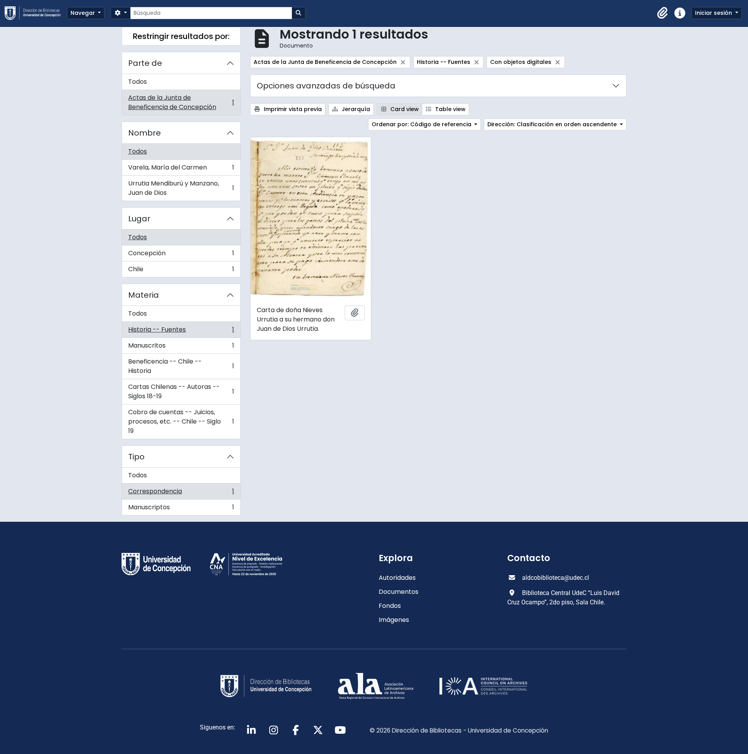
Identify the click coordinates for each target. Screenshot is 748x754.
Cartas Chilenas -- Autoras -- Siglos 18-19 (181, 391)
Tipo (136, 456)
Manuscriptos (181, 509)
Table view (450, 109)
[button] (662, 13)
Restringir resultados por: (181, 36)
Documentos (398, 591)
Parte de (145, 63)
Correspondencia (181, 493)
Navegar (84, 13)
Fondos (390, 605)
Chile (181, 271)
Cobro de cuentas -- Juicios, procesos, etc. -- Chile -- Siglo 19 (181, 421)
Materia (143, 295)
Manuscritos (181, 347)
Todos (137, 81)
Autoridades (397, 577)
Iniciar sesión (714, 13)
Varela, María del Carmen (181, 169)
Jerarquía (355, 109)
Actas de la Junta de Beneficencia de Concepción (181, 102)
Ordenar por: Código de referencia (422, 124)
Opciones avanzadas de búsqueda (326, 85)
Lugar (139, 218)
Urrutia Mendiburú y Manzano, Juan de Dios (181, 188)
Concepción (181, 255)
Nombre (144, 132)
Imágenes (394, 619)
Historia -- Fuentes (181, 331)
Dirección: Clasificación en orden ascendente (552, 124)
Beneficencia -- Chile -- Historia (181, 366)
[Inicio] (36, 13)
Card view (404, 109)
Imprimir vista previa (292, 109)
